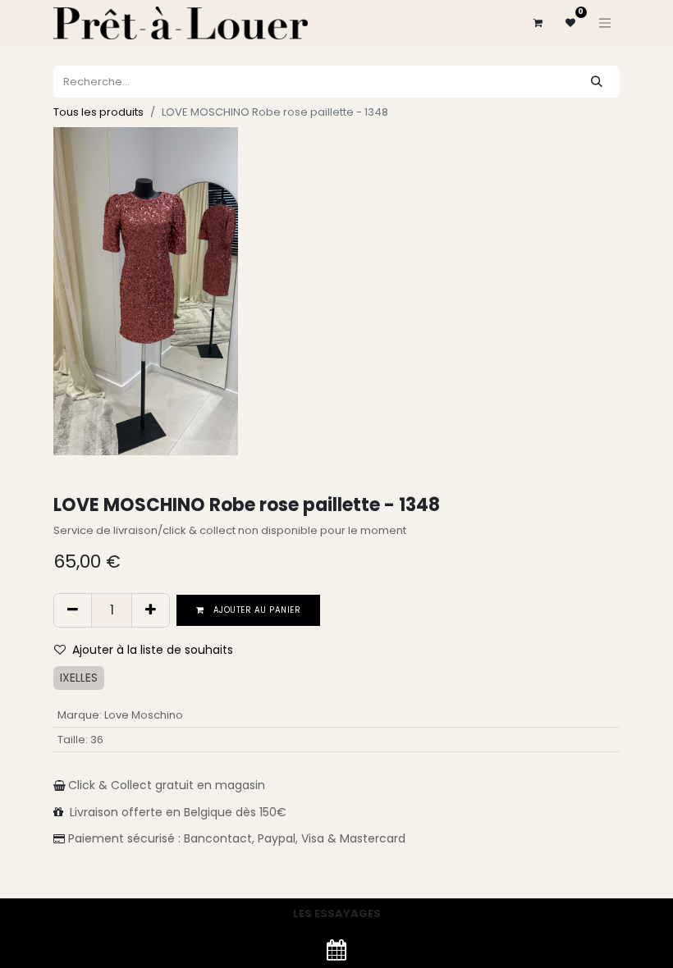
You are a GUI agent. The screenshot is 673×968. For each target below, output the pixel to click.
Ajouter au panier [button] (256, 610)
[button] (150, 650)
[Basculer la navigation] (605, 23)
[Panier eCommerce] (537, 23)
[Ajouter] (150, 610)
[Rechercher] (597, 82)
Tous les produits (98, 112)
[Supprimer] (72, 610)
